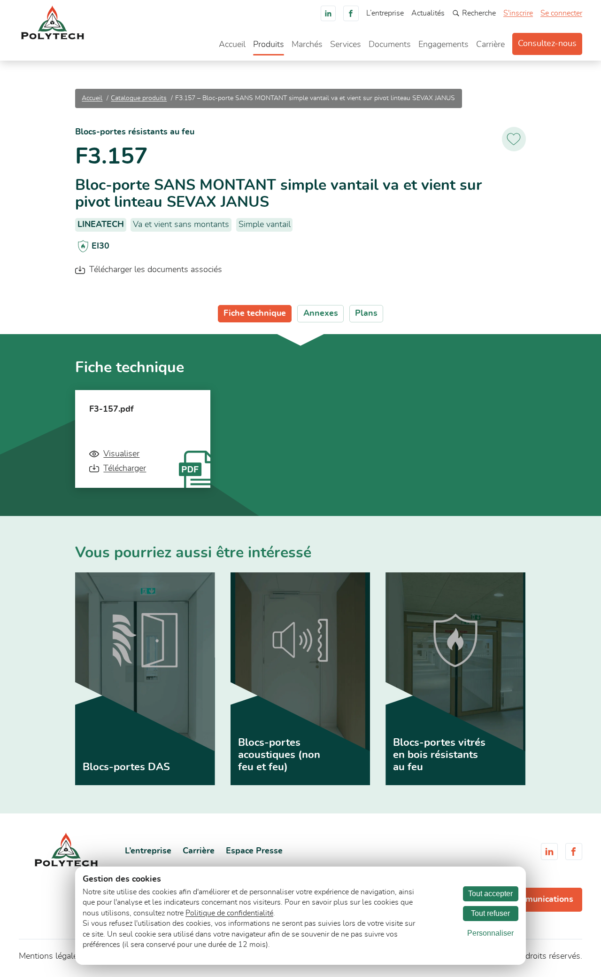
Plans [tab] (366, 313)
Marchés (307, 44)
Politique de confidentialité (229, 913)
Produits (268, 44)
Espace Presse (254, 851)
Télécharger (124, 468)
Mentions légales (50, 956)
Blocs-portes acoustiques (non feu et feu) (279, 754)
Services (345, 44)
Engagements (443, 44)
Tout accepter (490, 894)
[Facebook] (351, 13)
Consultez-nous (547, 43)
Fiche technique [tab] (254, 313)
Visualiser (121, 454)
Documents (390, 44)
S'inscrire (518, 13)
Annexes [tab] (320, 313)
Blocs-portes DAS (126, 767)
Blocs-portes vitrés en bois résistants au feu (439, 754)
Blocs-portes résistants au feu (134, 132)
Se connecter (561, 13)
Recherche (479, 13)
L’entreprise (385, 13)
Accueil (232, 44)
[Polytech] (52, 37)
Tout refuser (490, 913)
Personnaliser (490, 933)
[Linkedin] (328, 13)
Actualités (428, 13)
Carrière (490, 44)
